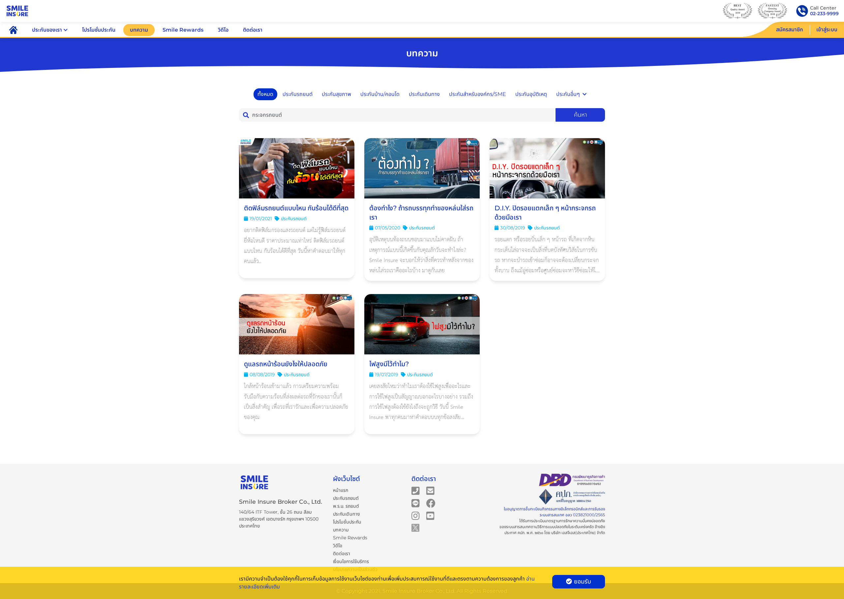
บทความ (139, 30)
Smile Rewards (183, 30)
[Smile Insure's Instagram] (415, 516)
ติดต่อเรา (252, 30)
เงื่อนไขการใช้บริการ (351, 561)
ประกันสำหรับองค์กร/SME (477, 94)
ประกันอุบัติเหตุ (531, 94)
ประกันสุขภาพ (336, 94)
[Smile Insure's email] (430, 491)
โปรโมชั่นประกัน (98, 30)
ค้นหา (580, 114)
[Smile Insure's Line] (415, 503)
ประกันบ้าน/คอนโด (380, 94)
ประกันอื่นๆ (568, 94)
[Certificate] (572, 496)
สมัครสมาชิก (789, 29)
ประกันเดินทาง (424, 94)
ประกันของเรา (47, 30)
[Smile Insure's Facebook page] (431, 503)
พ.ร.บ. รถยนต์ (346, 506)
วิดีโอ (223, 30)
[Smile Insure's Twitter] (415, 527)
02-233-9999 (824, 13)
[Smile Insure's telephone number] (415, 491)
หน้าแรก (340, 490)
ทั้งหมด (265, 94)
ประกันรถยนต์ (298, 94)
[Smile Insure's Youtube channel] (430, 516)
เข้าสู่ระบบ (826, 29)
